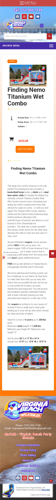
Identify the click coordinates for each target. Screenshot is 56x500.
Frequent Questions (28, 445)
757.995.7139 (31, 10)
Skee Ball (39, 490)
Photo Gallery (28, 455)
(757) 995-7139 (32, 425)
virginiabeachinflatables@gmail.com (31, 428)
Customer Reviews (28, 465)
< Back (12, 61)
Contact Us (28, 470)
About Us (28, 460)
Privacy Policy (28, 450)
